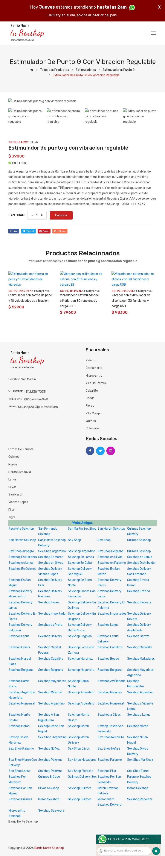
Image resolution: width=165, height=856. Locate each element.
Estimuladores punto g (119, 70)
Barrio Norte (94, 368)
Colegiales (93, 428)
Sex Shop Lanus (20, 771)
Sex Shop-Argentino (52, 737)
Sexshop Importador (52, 613)
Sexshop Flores (48, 602)
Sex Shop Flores (138, 771)
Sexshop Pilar (107, 771)
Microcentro (94, 375)
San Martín (15, 494)
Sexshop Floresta (139, 602)
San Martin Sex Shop (82, 528)
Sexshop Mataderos (141, 659)
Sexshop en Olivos (110, 557)
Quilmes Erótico (49, 777)
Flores (90, 406)
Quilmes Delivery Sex (82, 777)
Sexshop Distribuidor (141, 563)
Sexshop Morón (137, 726)
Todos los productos (54, 70)
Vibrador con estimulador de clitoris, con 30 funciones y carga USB (79, 300)
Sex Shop (74, 540)
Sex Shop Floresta (80, 771)
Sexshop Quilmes (80, 788)
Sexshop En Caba (80, 563)
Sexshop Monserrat (22, 703)
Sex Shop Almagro (21, 551)
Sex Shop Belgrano (111, 551)
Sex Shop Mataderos (82, 760)
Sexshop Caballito (110, 647)
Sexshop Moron (19, 726)
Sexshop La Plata (50, 625)
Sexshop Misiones (110, 692)
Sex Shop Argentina (52, 551)
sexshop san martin (22, 379)
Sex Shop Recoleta (111, 737)
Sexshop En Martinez (23, 557)
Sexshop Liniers (19, 647)
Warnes (91, 421)
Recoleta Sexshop (21, 528)
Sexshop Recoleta (140, 799)
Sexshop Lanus (108, 625)
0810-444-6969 (36, 399)
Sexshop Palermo (50, 760)
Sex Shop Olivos (79, 748)
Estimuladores (86, 70)
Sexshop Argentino (81, 692)
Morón (12, 464)
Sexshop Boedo (108, 659)
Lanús (12, 479)
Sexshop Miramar (50, 692)
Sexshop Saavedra (51, 810)
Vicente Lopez (18, 502)
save (46, 231)
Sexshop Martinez (80, 659)
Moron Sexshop (137, 788)
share (62, 231)
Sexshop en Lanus (139, 557)
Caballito (92, 390)
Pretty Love (42, 290)
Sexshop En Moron (50, 557)
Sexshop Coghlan (80, 636)
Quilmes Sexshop (139, 540)
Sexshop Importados (112, 613)
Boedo (90, 398)
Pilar (11, 510)
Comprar (61, 215)
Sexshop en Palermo (112, 563)
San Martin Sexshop (111, 528)
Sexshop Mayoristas (52, 681)
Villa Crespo (94, 413)
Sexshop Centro (138, 636)
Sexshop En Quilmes (22, 569)
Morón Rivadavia (19, 472)
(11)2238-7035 (35, 392)
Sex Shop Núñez (109, 748)
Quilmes (13, 457)
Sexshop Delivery (50, 636)
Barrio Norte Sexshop (49, 848)
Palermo (91, 360)
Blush (34, 142)
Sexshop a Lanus (138, 715)
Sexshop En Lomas (81, 557)
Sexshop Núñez (49, 748)
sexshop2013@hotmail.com (38, 407)
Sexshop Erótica (138, 591)
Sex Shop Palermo (21, 748)
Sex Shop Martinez (140, 760)
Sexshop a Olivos (109, 715)
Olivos (12, 487)
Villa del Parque (96, 383)
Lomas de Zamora (21, 449)
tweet (30, 231)
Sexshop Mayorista (81, 670)
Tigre (11, 517)
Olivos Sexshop (48, 788)
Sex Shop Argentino (81, 551)
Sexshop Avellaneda (111, 681)
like (15, 231)
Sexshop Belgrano (21, 670)
